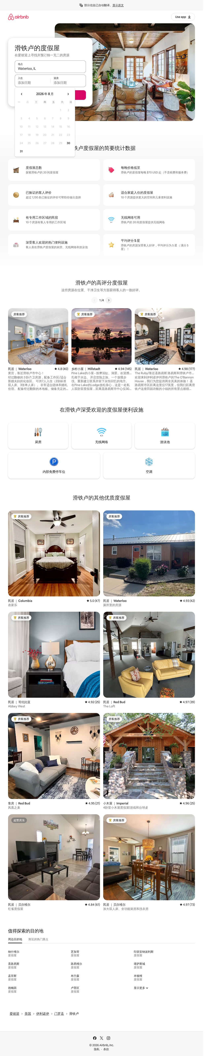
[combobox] (50, 68)
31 (21, 151)
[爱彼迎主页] (18, 16)
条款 (106, 1049)
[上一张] (94, 300)
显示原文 (118, 5)
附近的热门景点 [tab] (38, 939)
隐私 (97, 1049)
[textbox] (32, 82)
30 (68, 143)
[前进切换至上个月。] (22, 94)
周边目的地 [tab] (15, 939)
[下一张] (108, 300)
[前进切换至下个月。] (68, 94)
